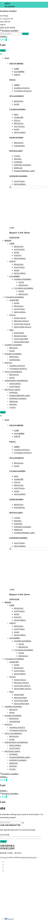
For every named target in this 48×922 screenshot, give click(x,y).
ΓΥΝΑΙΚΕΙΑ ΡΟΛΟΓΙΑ (23, 91)
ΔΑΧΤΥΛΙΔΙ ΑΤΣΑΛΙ (22, 324)
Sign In (7, 3)
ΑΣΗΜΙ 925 (18, 117)
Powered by (5, 857)
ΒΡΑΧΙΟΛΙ (13, 348)
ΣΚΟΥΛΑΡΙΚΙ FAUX (21, 342)
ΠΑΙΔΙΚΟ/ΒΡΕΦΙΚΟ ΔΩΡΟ (24, 171)
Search (25, 34)
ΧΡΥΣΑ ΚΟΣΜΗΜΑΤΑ (16, 96)
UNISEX (17, 85)
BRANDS (8, 240)
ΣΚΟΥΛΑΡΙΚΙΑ (20, 132)
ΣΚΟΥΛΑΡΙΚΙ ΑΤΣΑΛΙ (22, 327)
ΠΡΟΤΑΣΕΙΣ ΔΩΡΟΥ (16, 151)
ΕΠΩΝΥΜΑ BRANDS (16, 64)
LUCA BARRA (19, 71)
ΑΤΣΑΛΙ (17, 120)
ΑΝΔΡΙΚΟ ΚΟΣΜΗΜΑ (22, 279)
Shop (7, 58)
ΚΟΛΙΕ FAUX (19, 333)
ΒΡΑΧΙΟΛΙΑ (18, 101)
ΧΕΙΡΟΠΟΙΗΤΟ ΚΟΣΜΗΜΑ (18, 176)
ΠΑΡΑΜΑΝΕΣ (19, 145)
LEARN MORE (14, 237)
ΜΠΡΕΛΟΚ (18, 168)
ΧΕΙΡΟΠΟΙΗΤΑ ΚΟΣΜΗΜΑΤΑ (16, 380)
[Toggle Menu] (1, 415)
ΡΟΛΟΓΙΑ (12, 80)
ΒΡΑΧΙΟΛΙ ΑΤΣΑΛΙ (21, 321)
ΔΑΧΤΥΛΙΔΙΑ (19, 126)
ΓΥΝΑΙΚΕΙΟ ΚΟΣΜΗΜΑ (17, 109)
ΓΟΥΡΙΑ (17, 156)
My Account (10, 6)
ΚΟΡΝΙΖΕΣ (18, 162)
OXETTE (17, 74)
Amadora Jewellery (8, 11)
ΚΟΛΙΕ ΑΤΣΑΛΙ (20, 318)
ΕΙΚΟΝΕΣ (17, 159)
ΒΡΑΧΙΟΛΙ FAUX (20, 336)
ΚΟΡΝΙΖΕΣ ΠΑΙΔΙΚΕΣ (22, 165)
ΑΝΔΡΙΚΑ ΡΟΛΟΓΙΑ (22, 88)
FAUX (16, 114)
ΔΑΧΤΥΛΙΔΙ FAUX (21, 339)
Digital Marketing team (28, 857)
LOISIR (16, 68)
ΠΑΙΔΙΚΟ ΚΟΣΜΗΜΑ (16, 138)
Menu (3, 50)
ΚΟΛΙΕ (16, 104)
